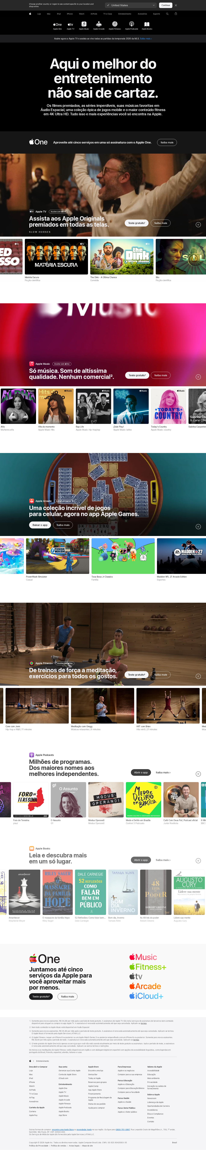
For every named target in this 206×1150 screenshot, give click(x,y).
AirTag (31, 1098)
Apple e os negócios (126, 1071)
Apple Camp (93, 1086)
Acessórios (33, 1102)
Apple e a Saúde (124, 1102)
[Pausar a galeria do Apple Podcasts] (198, 774)
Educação (151, 1074)
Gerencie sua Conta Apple (69, 1071)
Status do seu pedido (97, 1104)
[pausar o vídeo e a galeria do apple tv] (198, 224)
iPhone (32, 1082)
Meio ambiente (153, 1078)
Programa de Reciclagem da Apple (100, 1099)
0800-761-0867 (123, 1130)
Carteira (32, 1111)
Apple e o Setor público (127, 1112)
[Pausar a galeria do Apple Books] (198, 860)
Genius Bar (92, 1074)
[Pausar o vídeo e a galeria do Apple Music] (198, 377)
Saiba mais (145, 38)
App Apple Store (95, 1090)
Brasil (174, 1143)
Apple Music (64, 1096)
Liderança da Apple (155, 1102)
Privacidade (152, 1082)
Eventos (150, 1118)
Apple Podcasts (65, 1108)
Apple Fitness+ (65, 1104)
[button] (131, 5)
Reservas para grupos (97, 1082)
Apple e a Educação (126, 1084)
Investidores (152, 1110)
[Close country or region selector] (175, 5)
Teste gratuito (136, 223)
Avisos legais (74, 1146)
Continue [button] (166, 5)
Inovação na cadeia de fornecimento (156, 1087)
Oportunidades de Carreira (158, 1106)
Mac (31, 1074)
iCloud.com (63, 1078)
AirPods (32, 1090)
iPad (31, 1078)
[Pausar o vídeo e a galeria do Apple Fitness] (198, 676)
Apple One (63, 1088)
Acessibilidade (153, 1071)
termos (144, 1023)
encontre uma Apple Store (63, 1130)
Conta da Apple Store (67, 1074)
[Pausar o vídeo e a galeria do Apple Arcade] (198, 526)
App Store (63, 1115)
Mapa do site (87, 1146)
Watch (31, 1086)
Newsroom (151, 1098)
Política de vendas (58, 1146)
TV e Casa (33, 1094)
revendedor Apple (84, 1130)
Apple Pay (33, 1115)
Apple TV (62, 1092)
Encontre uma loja (95, 1071)
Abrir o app (141, 772)
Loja (31, 1071)
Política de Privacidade (38, 1146)
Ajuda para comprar (96, 1108)
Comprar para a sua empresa (130, 1074)
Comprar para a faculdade (129, 1092)
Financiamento (94, 1094)
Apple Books (64, 1111)
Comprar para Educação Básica (131, 1088)
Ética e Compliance (155, 1114)
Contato (150, 1122)
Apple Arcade (64, 1100)
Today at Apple (94, 1078)
